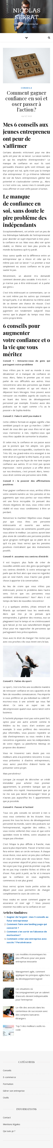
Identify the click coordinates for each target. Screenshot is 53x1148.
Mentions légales (11, 1124)
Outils (6, 1097)
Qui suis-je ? (9, 1131)
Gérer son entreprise (14, 1090)
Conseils (26, 88)
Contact (7, 1117)
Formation (8, 1083)
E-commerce (9, 1077)
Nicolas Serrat (26, 14)
